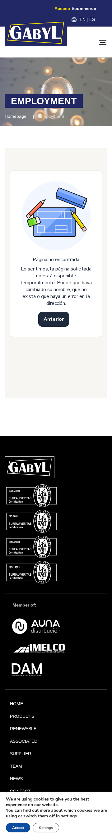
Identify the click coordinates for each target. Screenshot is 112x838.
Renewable (23, 728)
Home (16, 703)
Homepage (15, 116)
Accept (18, 827)
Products (22, 716)
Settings (46, 827)
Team (16, 766)
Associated (23, 741)
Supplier (20, 753)
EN (83, 19)
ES (92, 19)
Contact (20, 791)
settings (69, 816)
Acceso (75, 8)
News (16, 778)
